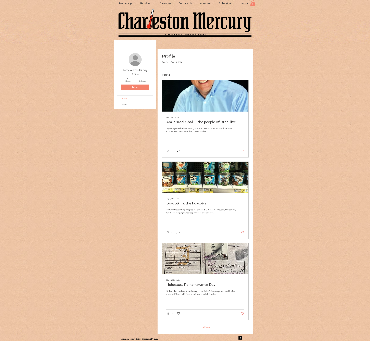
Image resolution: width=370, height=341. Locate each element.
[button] (252, 3)
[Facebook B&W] (240, 338)
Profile (124, 98)
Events (124, 104)
